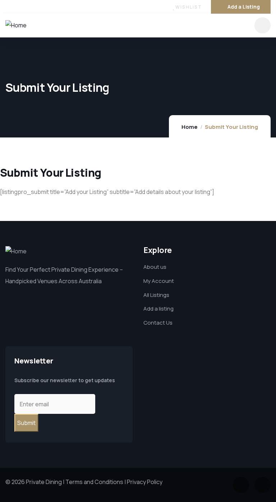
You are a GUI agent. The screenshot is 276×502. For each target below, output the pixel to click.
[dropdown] (262, 25)
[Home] (16, 25)
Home (189, 127)
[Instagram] (23, 7)
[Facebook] (8, 7)
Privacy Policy (144, 482)
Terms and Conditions (94, 482)
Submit (26, 423)
